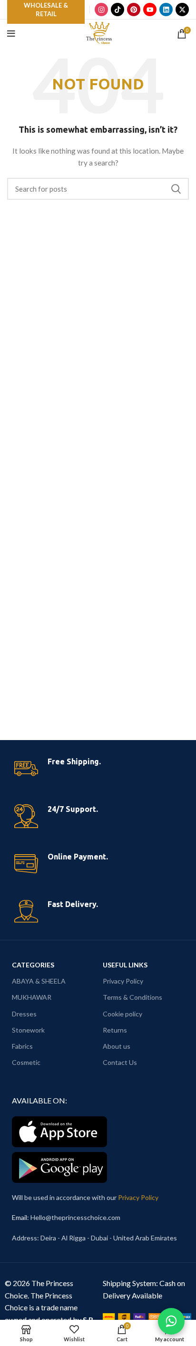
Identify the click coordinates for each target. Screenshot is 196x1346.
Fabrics (22, 1046)
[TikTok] (117, 9)
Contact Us (120, 1062)
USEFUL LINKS (125, 965)
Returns (115, 1030)
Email (19, 1217)
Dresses (24, 1014)
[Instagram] (101, 9)
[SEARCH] (176, 189)
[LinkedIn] (166, 9)
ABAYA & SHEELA (39, 981)
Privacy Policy (123, 981)
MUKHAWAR (31, 997)
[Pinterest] (133, 9)
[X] (182, 9)
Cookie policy (122, 1014)
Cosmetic (26, 1062)
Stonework (28, 1030)
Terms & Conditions (132, 997)
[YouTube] (150, 9)
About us (116, 1046)
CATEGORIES (33, 965)
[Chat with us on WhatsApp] (171, 1321)
